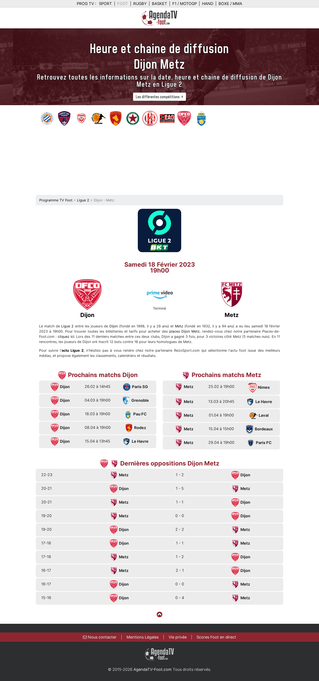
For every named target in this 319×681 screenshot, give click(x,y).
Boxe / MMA (230, 3)
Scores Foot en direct (216, 637)
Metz (179, 326)
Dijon (113, 326)
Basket (159, 3)
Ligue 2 (83, 200)
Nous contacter (102, 637)
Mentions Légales (143, 637)
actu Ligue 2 (73, 350)
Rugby (140, 3)
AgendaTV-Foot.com (152, 669)
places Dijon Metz (184, 331)
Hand (207, 3)
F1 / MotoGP (184, 3)
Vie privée (178, 637)
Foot (122, 3)
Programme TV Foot (55, 200)
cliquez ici (66, 336)
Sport (105, 3)
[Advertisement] (159, 159)
